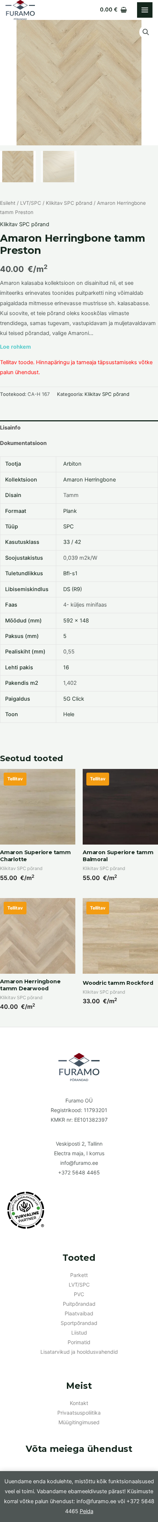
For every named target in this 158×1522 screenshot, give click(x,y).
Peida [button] (86, 1511)
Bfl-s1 (70, 573)
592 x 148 (76, 620)
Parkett (79, 1275)
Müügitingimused (79, 1422)
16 (66, 667)
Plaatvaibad (79, 1313)
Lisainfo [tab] (10, 427)
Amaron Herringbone (89, 479)
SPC (68, 526)
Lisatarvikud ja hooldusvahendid (79, 1352)
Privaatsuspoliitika (79, 1412)
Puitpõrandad (79, 1304)
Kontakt (79, 1403)
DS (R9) (72, 589)
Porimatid (79, 1342)
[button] (145, 32)
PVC (79, 1294)
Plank (70, 511)
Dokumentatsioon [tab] (23, 443)
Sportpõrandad (79, 1323)
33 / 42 (72, 542)
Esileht (7, 203)
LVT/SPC (30, 203)
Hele (68, 714)
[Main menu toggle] (144, 10)
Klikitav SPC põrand (69, 203)
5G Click (73, 699)
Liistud (79, 1332)
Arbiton (72, 463)
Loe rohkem (15, 347)
